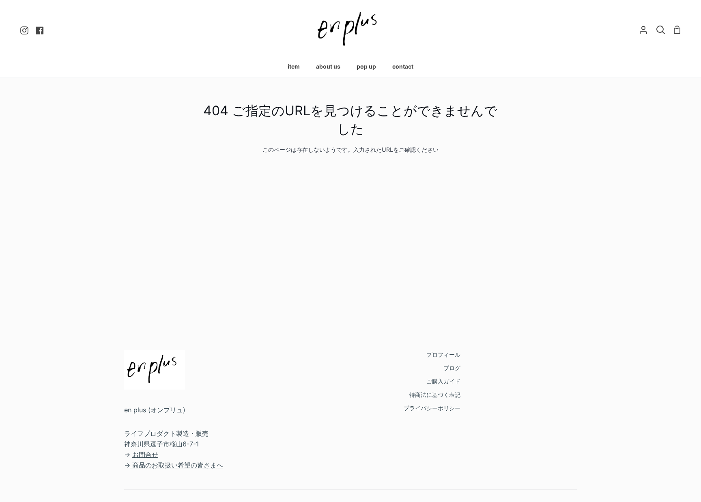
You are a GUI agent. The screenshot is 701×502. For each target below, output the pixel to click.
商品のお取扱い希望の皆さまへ (177, 465)
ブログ (451, 367)
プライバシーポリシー (432, 408)
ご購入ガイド (443, 381)
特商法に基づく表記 (434, 394)
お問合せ (145, 454)
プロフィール (443, 354)
